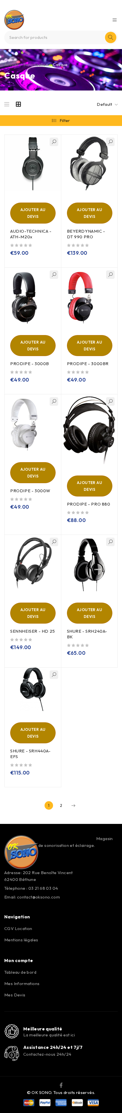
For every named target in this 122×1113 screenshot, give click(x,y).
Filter (65, 120)
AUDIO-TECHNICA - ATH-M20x (31, 233)
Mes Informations (21, 983)
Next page (73, 805)
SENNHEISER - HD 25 (32, 631)
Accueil (11, 64)
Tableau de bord (20, 972)
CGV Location (18, 928)
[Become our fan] (61, 1084)
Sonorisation (35, 64)
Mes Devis (15, 995)
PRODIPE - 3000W (30, 490)
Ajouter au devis (33, 213)
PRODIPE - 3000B (29, 363)
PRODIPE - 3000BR (88, 363)
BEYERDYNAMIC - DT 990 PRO (86, 233)
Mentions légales (21, 939)
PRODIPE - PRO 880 (88, 504)
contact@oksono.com (38, 897)
